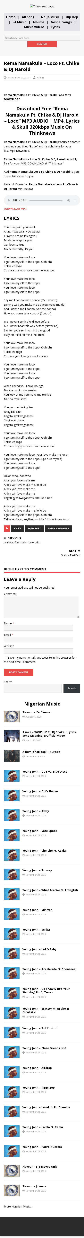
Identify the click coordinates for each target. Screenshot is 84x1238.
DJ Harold (34, 528)
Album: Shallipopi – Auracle (41, 752)
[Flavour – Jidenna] (12, 1194)
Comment (10, 594)
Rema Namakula (58, 528)
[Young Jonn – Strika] (12, 937)
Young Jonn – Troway (37, 870)
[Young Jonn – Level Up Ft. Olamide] (12, 1115)
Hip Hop (72, 17)
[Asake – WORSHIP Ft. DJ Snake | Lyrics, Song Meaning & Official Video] (12, 740)
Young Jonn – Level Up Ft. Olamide (46, 1107)
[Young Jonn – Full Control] (12, 1036)
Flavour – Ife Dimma (36, 712)
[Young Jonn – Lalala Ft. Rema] (12, 1135)
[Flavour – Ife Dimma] (12, 720)
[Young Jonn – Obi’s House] (12, 799)
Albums (38, 22)
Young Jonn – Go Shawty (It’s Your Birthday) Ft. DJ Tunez (46, 990)
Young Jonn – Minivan (37, 910)
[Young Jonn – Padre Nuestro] (12, 1154)
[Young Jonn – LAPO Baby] (12, 957)
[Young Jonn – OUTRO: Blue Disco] (12, 779)
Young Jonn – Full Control (39, 1028)
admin (40, 77)
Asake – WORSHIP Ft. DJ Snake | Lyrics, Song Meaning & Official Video (49, 733)
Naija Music (50, 17)
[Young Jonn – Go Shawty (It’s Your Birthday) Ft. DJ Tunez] (12, 996)
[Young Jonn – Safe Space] (12, 838)
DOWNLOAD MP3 (15, 209)
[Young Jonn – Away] (12, 819)
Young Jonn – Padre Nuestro (42, 1147)
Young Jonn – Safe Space (39, 831)
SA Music (19, 22)
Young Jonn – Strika (36, 929)
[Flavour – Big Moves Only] (12, 1174)
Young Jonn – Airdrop (37, 1068)
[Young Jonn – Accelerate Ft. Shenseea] (12, 977)
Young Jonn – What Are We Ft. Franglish (50, 890)
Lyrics (55, 27)
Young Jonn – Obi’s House (40, 791)
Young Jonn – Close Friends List (44, 1048)
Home (10, 17)
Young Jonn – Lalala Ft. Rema (42, 1127)
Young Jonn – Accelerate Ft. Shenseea (49, 969)
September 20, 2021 (19, 77)
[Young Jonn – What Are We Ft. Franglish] (12, 898)
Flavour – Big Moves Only (39, 1166)
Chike (17, 528)
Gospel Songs (61, 22)
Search (8, 682)
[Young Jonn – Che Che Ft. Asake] (12, 858)
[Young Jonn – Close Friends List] (12, 1056)
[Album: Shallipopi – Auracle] (12, 759)
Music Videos (34, 27)
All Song (28, 17)
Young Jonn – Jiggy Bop (38, 1087)
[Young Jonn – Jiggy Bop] (12, 1095)
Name (8, 623)
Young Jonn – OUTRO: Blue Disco (44, 771)
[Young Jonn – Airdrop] (12, 1075)
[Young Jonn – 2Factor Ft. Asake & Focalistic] (12, 1016)
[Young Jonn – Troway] (12, 878)
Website (9, 646)
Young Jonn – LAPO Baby (39, 949)
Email (8, 635)
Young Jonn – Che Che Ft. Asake (44, 850)
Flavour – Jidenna (34, 1186)
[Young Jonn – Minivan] (12, 917)
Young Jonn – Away (35, 811)
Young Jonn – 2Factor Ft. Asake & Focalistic (45, 1010)
